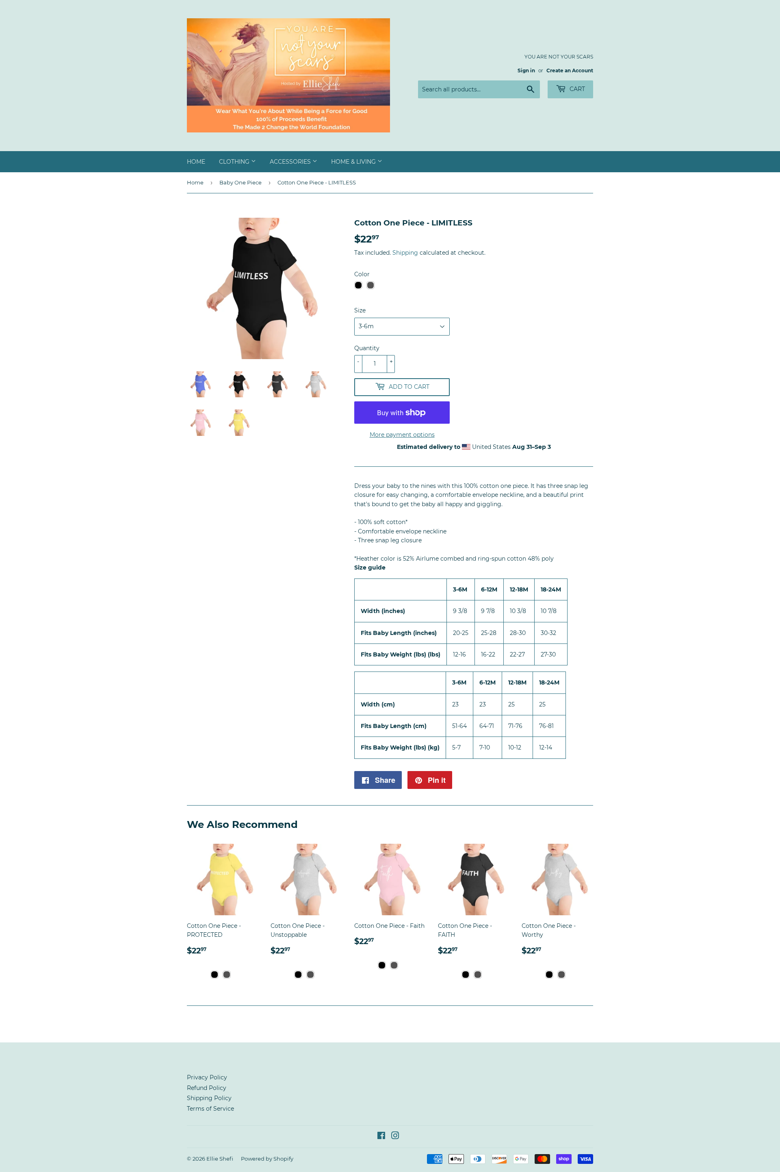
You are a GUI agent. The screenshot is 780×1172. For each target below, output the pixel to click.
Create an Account (569, 70)
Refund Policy (206, 1088)
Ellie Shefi (219, 1158)
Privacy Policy (207, 1077)
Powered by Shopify (267, 1158)
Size (360, 310)
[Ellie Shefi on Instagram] (395, 1136)
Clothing (235, 161)
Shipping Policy (209, 1098)
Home (196, 161)
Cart (576, 89)
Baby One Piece (240, 182)
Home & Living (354, 161)
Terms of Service (210, 1108)
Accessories (291, 161)
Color (362, 274)
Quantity (366, 348)
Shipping (405, 252)
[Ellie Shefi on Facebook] (381, 1136)
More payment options (402, 434)
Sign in (526, 70)
